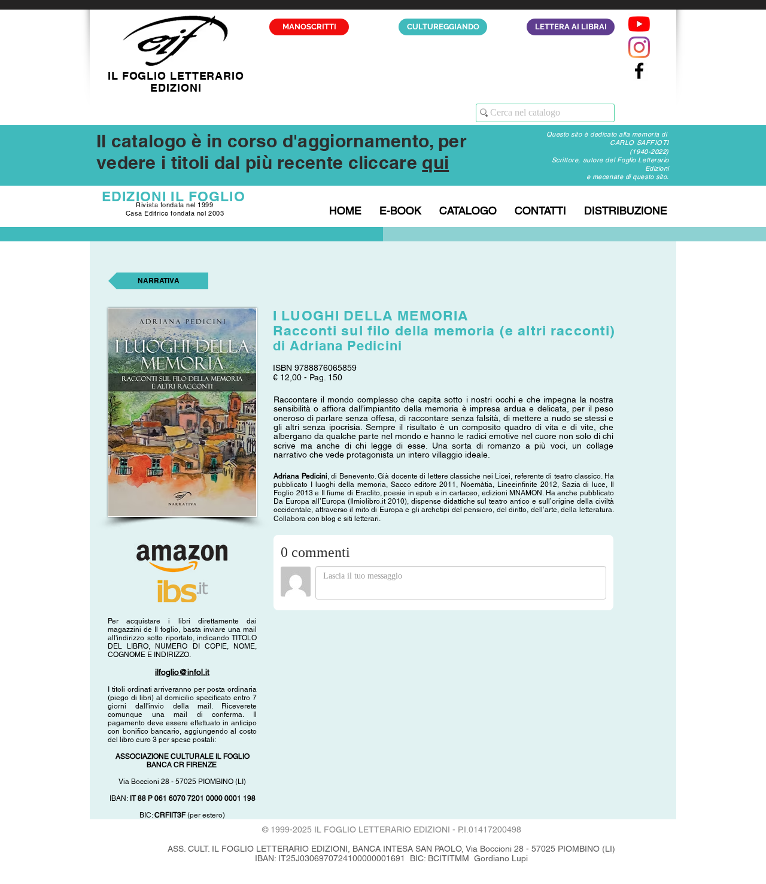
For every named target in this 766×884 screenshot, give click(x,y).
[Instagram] (639, 47)
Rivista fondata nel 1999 (174, 205)
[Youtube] (639, 24)
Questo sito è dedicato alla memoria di (607, 134)
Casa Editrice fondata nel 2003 (175, 213)
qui (435, 162)
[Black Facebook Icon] (639, 70)
